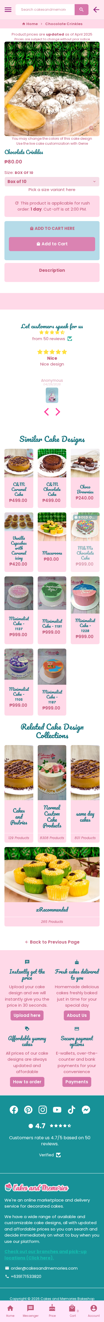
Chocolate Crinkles (63, 23)
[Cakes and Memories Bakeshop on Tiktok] (71, 1110)
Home (30, 23)
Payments (76, 1082)
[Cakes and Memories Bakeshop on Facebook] (14, 1110)
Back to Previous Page (52, 942)
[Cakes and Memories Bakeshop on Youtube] (57, 1110)
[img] (52, 332)
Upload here (27, 1015)
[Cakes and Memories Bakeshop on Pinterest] (28, 1110)
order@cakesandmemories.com (41, 1268)
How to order (27, 1082)
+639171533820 (23, 1276)
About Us (77, 1015)
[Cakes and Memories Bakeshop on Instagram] (43, 1110)
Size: (18, 172)
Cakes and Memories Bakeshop (67, 1298)
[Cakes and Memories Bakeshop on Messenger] (86, 1110)
